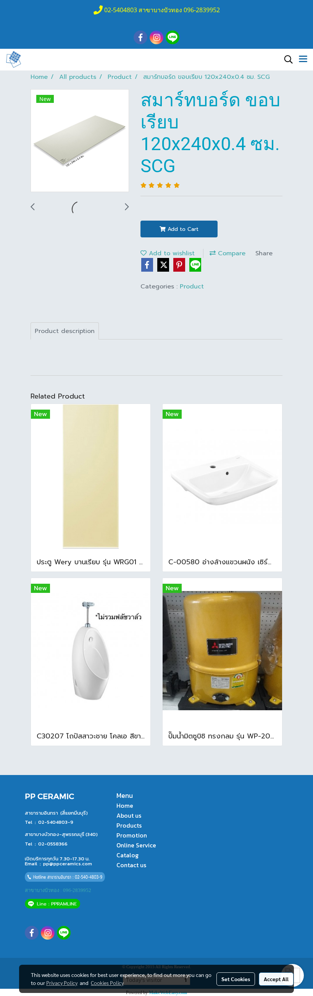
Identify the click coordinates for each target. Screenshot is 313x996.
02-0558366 (53, 843)
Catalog (127, 855)
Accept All (276, 978)
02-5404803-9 (55, 822)
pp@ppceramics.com (67, 863)
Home (124, 805)
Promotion (131, 835)
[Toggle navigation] (303, 59)
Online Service (136, 845)
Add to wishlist (171, 253)
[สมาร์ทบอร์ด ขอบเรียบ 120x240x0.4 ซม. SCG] (80, 141)
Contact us (131, 864)
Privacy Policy (61, 982)
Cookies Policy (107, 982)
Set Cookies (235, 978)
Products (129, 825)
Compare (230, 253)
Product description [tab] (65, 331)
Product (192, 286)
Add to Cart (182, 229)
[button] (286, 59)
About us (128, 815)
